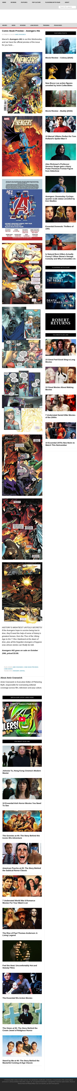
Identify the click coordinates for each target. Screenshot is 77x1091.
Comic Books (8, 669)
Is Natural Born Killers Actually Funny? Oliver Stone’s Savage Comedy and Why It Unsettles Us (60, 256)
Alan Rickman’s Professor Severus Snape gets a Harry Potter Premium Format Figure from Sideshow (59, 167)
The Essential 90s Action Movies (17, 998)
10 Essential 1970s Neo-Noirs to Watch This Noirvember (60, 444)
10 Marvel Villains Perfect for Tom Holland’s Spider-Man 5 (60, 137)
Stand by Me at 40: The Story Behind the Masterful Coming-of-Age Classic (21, 1062)
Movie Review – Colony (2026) (59, 58)
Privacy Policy (31, 1083)
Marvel (22, 671)
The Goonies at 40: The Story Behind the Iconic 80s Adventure (21, 837)
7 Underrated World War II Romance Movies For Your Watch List (19, 902)
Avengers (16, 671)
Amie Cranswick (18, 667)
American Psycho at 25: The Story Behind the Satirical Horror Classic (22, 869)
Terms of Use (21, 1083)
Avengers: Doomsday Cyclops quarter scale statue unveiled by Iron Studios (60, 198)
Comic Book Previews (31, 667)
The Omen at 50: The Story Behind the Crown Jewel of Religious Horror (20, 1029)
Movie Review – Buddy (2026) (58, 111)
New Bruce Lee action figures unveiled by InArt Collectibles (58, 84)
